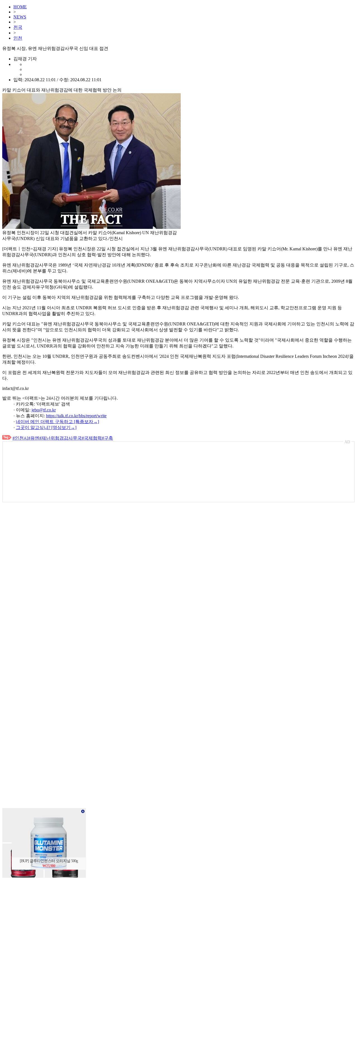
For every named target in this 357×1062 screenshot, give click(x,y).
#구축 (107, 438)
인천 (17, 38)
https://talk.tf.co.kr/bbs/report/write (76, 415)
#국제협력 (92, 438)
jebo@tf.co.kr (44, 409)
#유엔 (33, 438)
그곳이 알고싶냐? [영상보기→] (46, 427)
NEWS (19, 17)
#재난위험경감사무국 (60, 438)
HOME (20, 6)
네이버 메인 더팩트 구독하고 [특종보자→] (57, 421)
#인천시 (20, 438)
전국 (17, 27)
